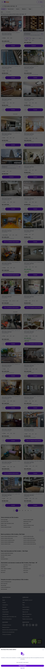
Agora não (23, 668)
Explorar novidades (22, 665)
